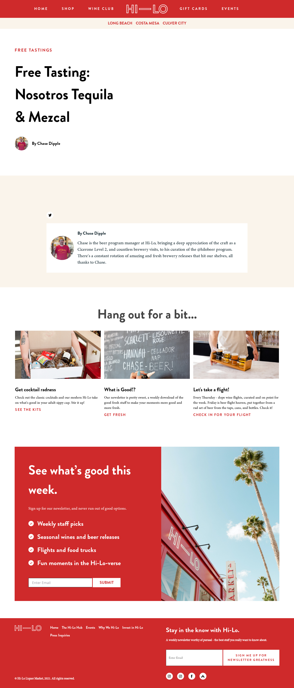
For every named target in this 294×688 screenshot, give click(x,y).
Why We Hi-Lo (109, 627)
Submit (107, 582)
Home (41, 8)
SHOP (68, 8)
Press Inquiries (60, 635)
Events (230, 8)
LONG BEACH (120, 23)
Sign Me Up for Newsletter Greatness (251, 657)
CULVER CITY (174, 23)
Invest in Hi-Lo (132, 627)
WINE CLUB (101, 8)
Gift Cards (194, 8)
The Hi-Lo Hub (72, 627)
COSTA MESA (147, 23)
